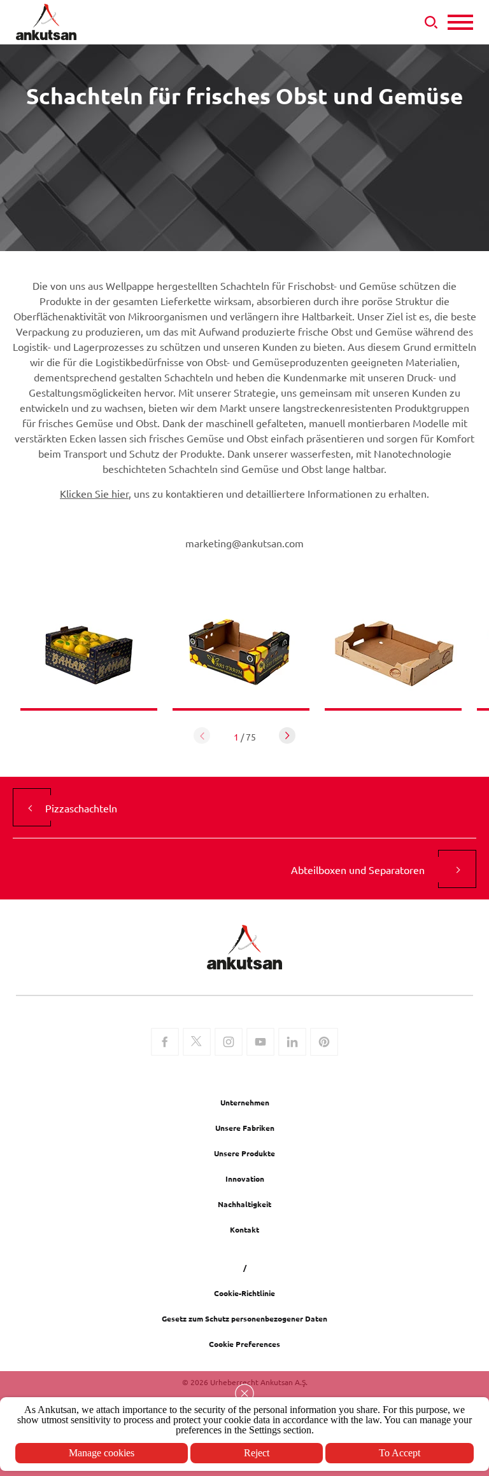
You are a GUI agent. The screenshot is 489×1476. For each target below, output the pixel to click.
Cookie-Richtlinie (244, 1293)
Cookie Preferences (244, 1344)
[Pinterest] (324, 1043)
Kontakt (244, 1229)
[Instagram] (228, 1043)
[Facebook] (165, 1043)
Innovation (244, 1178)
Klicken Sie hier (94, 493)
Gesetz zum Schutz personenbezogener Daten (244, 1318)
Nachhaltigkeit (244, 1204)
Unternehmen (244, 1102)
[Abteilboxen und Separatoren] (457, 869)
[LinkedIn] (292, 1043)
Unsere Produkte (244, 1153)
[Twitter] (197, 1043)
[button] (287, 735)
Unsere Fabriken (244, 1128)
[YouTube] (260, 1043)
